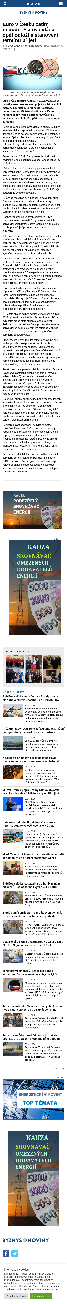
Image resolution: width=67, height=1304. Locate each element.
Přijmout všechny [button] (40, 1296)
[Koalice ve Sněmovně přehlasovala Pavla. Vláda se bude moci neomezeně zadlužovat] (13, 772)
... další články (56, 1068)
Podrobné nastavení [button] (16, 1296)
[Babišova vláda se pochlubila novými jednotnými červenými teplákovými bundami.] (15, 661)
